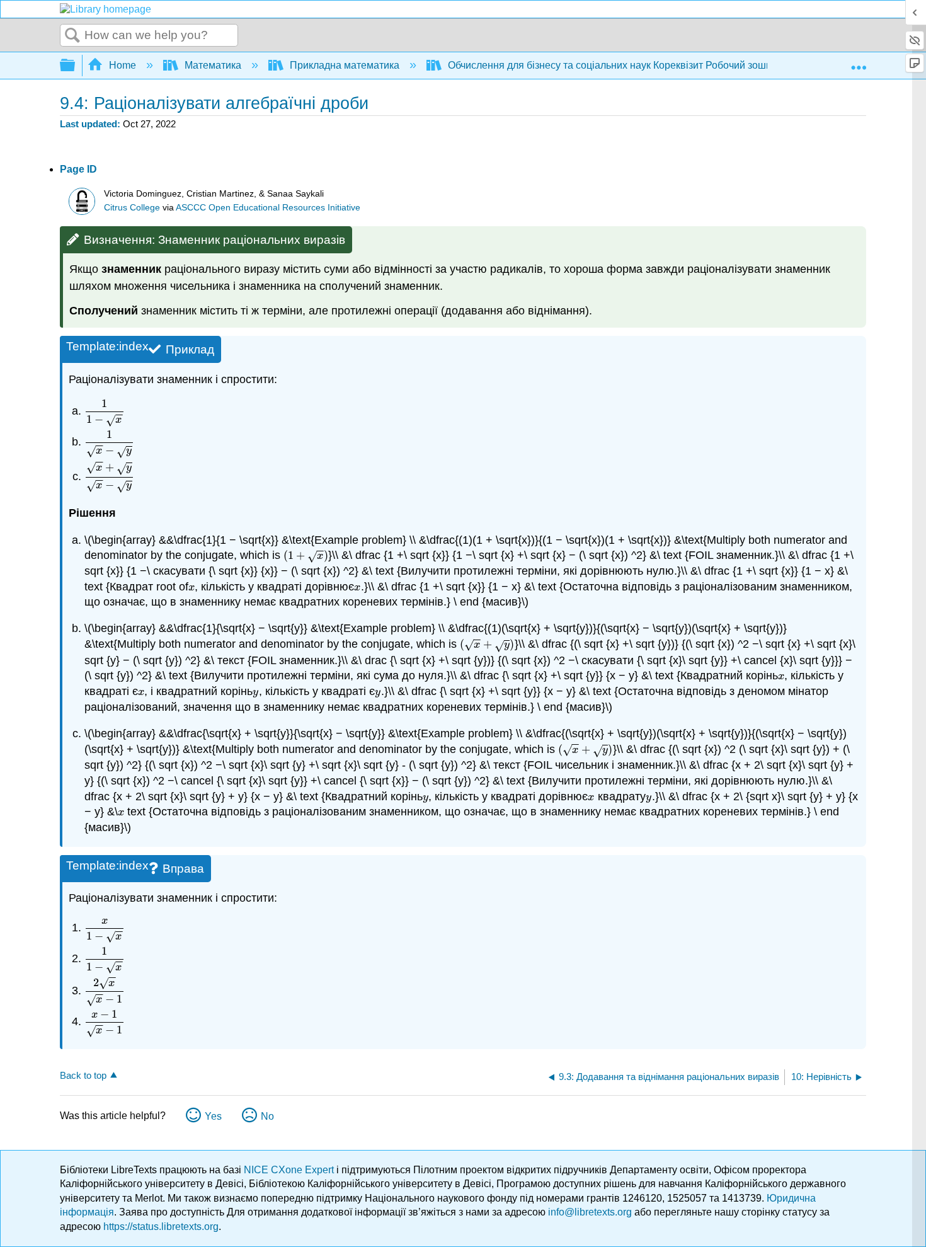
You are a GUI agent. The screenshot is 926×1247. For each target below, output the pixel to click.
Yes (213, 1116)
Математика (213, 65)
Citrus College (132, 207)
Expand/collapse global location (858, 61)
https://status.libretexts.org (161, 1226)
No (267, 1116)
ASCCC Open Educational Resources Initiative (268, 207)
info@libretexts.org (590, 1212)
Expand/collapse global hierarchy (75, 65)
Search (72, 36)
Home (122, 65)
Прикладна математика (344, 65)
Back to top (83, 1075)
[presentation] (104, 411)
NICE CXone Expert (290, 1169)
